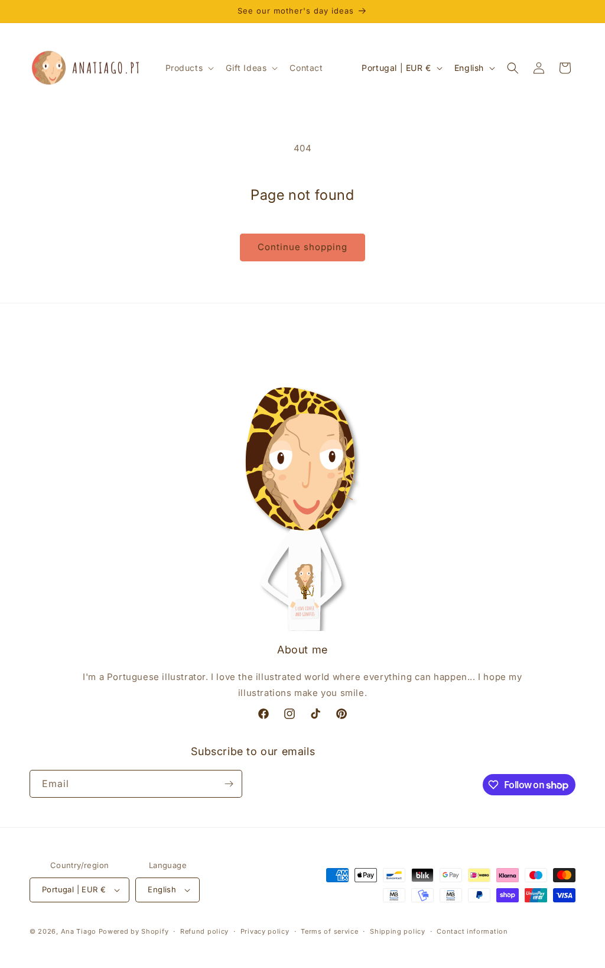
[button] (188, 68)
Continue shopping (302, 246)
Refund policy (204, 931)
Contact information (472, 931)
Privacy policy (265, 931)
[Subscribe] (229, 784)
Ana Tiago (78, 931)
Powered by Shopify (134, 931)
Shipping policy (397, 931)
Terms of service (329, 931)
